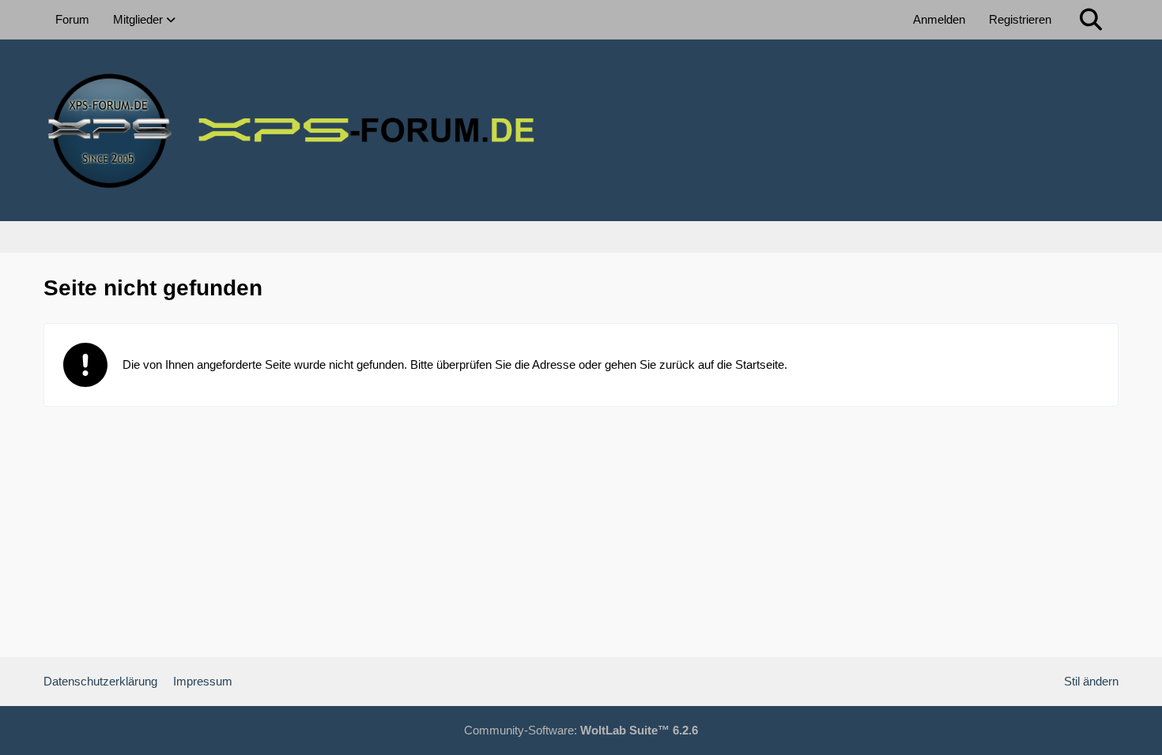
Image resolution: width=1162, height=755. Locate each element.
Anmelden (939, 19)
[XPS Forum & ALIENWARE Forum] (581, 130)
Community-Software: (581, 730)
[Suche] (1091, 19)
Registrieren (1020, 19)
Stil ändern (1091, 681)
